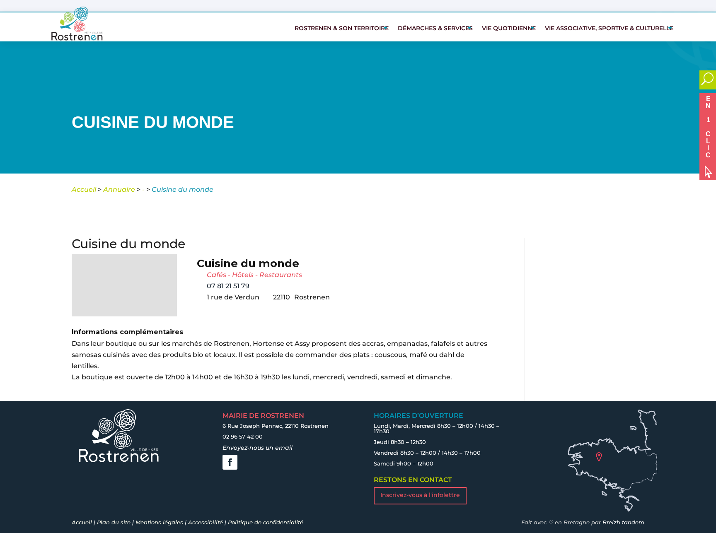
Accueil (84, 189)
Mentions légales (159, 522)
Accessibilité (205, 522)
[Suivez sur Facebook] (230, 462)
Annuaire (119, 189)
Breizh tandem (623, 522)
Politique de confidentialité (265, 522)
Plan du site (114, 522)
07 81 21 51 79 (228, 286)
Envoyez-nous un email (258, 447)
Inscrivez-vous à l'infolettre (420, 495)
